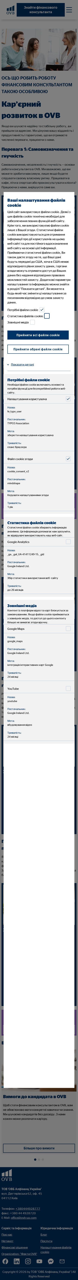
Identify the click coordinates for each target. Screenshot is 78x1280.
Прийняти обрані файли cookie (38, 349)
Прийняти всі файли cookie (38, 335)
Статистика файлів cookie (25, 316)
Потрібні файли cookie (22, 310)
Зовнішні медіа (18, 322)
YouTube (13, 688)
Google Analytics (18, 542)
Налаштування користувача (27, 399)
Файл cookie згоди (20, 459)
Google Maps (15, 628)
